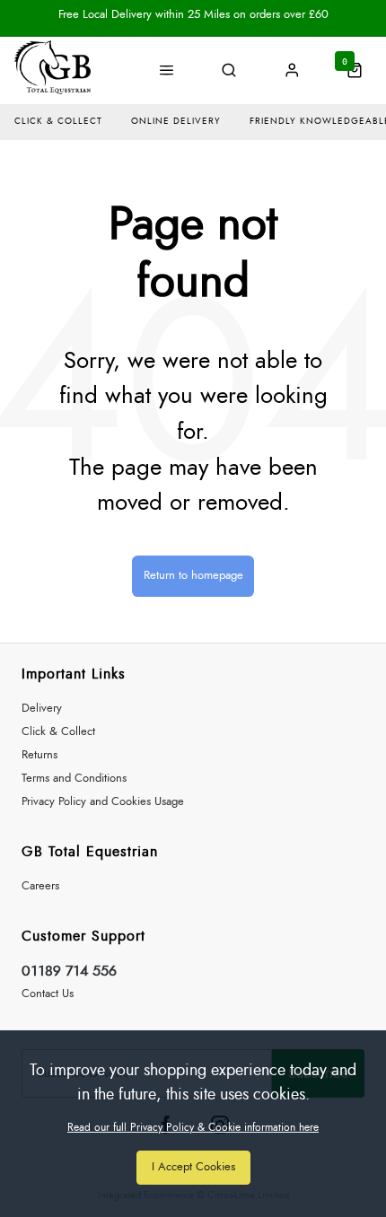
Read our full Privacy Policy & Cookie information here (193, 1127)
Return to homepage (193, 576)
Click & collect (58, 121)
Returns (39, 755)
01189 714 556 (69, 971)
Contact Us (48, 994)
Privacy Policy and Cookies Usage (103, 802)
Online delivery (176, 121)
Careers (40, 886)
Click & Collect (58, 732)
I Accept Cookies (193, 1167)
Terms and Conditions (74, 778)
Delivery (42, 708)
